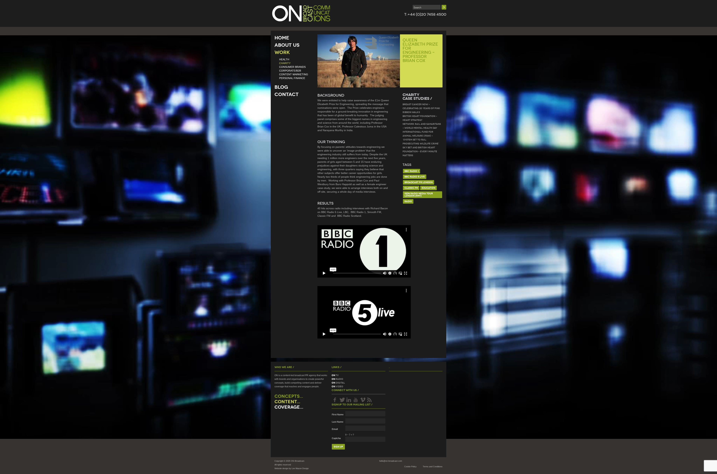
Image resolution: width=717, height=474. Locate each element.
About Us (286, 45)
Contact (286, 94)
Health (284, 59)
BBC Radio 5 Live (414, 176)
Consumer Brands (292, 66)
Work (282, 52)
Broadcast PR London (418, 182)
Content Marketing (293, 74)
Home (281, 38)
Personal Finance (292, 78)
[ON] (301, 13)
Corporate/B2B (290, 70)
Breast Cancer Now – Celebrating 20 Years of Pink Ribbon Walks (421, 108)
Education (428, 187)
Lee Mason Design (300, 468)
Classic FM (411, 187)
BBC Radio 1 (411, 171)
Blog (281, 87)
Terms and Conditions (433, 466)
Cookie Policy (410, 466)
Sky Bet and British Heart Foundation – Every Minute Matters (420, 151)
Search (444, 7)
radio (408, 201)
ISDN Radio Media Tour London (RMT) (418, 194)
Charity (285, 63)
